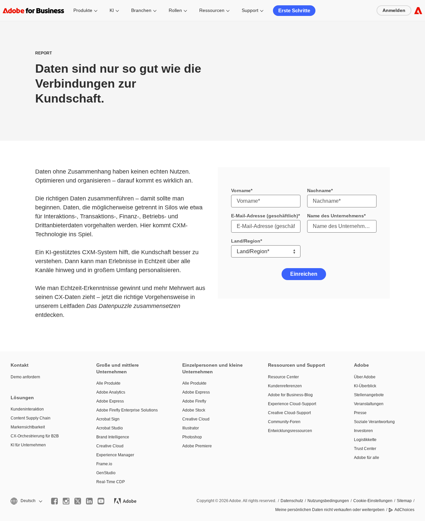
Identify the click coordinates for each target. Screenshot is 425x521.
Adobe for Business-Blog (290, 395)
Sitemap (404, 500)
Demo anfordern (25, 377)
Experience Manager (115, 455)
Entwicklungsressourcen (290, 430)
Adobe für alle (366, 457)
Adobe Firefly (194, 401)
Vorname (241, 190)
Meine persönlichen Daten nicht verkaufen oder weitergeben (329, 509)
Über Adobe (365, 377)
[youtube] (101, 501)
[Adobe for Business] (418, 10)
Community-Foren (284, 421)
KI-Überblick (365, 386)
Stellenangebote (369, 395)
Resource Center (283, 377)
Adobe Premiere (197, 446)
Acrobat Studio (109, 428)
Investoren (363, 430)
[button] (26, 500)
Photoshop (192, 437)
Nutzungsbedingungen (328, 500)
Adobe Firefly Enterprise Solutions (127, 410)
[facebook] (54, 501)
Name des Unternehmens (335, 215)
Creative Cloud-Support (289, 412)
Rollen (175, 10)
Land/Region (245, 241)
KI (112, 10)
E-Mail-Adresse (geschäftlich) (264, 215)
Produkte (82, 10)
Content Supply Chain (30, 418)
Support (250, 10)
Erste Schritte (294, 10)
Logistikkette (365, 439)
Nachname (319, 190)
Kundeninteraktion (27, 409)
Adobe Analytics (110, 392)
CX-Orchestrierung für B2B (35, 436)
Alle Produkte (108, 383)
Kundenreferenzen (285, 386)
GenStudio (106, 473)
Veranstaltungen (368, 404)
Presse (360, 412)
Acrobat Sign (108, 419)
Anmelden (393, 10)
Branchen (141, 10)
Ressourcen (211, 10)
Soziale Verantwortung (374, 421)
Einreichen (303, 274)
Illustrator (190, 428)
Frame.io (104, 464)
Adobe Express (110, 401)
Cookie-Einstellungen (372, 500)
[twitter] (77, 501)
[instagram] (66, 501)
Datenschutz (292, 500)
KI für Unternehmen (28, 445)
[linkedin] (89, 501)
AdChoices (404, 509)
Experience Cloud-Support (292, 404)
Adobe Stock (193, 410)
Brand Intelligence (112, 437)
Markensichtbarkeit (28, 427)
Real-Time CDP (110, 482)
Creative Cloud (110, 446)
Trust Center (365, 448)
